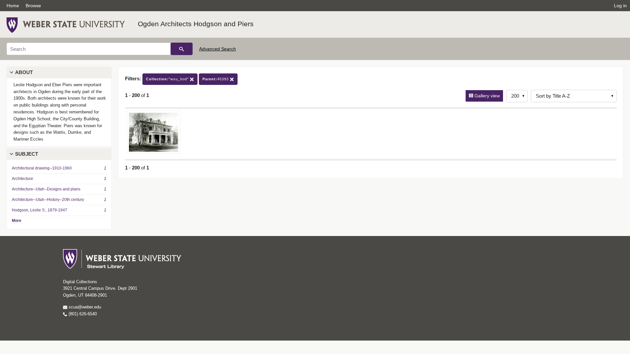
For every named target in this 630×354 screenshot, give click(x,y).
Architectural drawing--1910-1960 (42, 168)
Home (13, 5)
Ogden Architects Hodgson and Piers (196, 24)
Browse (33, 5)
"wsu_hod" (168, 79)
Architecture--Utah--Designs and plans (46, 189)
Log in (620, 5)
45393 (216, 79)
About (24, 72)
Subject (26, 154)
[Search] (182, 49)
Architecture (22, 178)
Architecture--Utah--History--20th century (48, 199)
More (16, 220)
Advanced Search (217, 48)
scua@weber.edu (84, 307)
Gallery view (486, 95)
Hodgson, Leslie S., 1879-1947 (39, 210)
